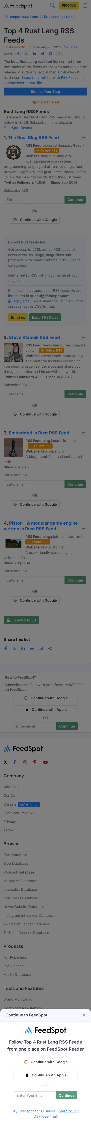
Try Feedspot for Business (33, 1111)
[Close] (84, 1015)
